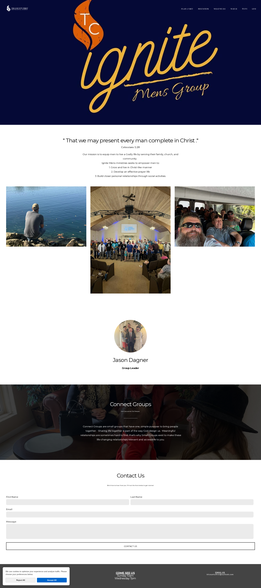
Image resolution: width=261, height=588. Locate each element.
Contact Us (130, 546)
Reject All (20, 580)
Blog (244, 8)
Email (9, 509)
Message (11, 521)
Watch (234, 8)
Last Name (136, 497)
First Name (12, 497)
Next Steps (203, 8)
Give (254, 8)
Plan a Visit (187, 8)
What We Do (220, 8)
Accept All (52, 580)
